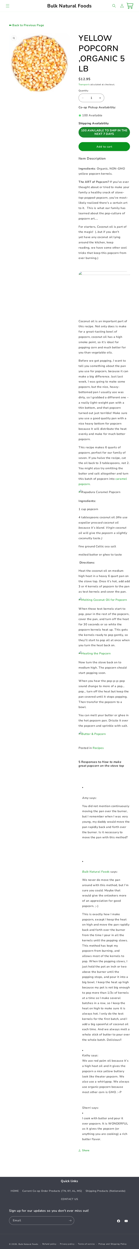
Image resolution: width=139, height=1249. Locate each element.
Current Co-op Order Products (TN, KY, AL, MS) (52, 1191)
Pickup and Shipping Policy (112, 1244)
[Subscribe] (70, 1220)
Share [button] (86, 1150)
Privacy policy (67, 1244)
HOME (15, 1191)
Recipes (98, 748)
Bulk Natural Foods (96, 872)
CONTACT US (69, 1199)
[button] (8, 6)
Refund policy (49, 1244)
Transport (84, 84)
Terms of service (86, 1244)
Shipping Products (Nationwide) (106, 1191)
